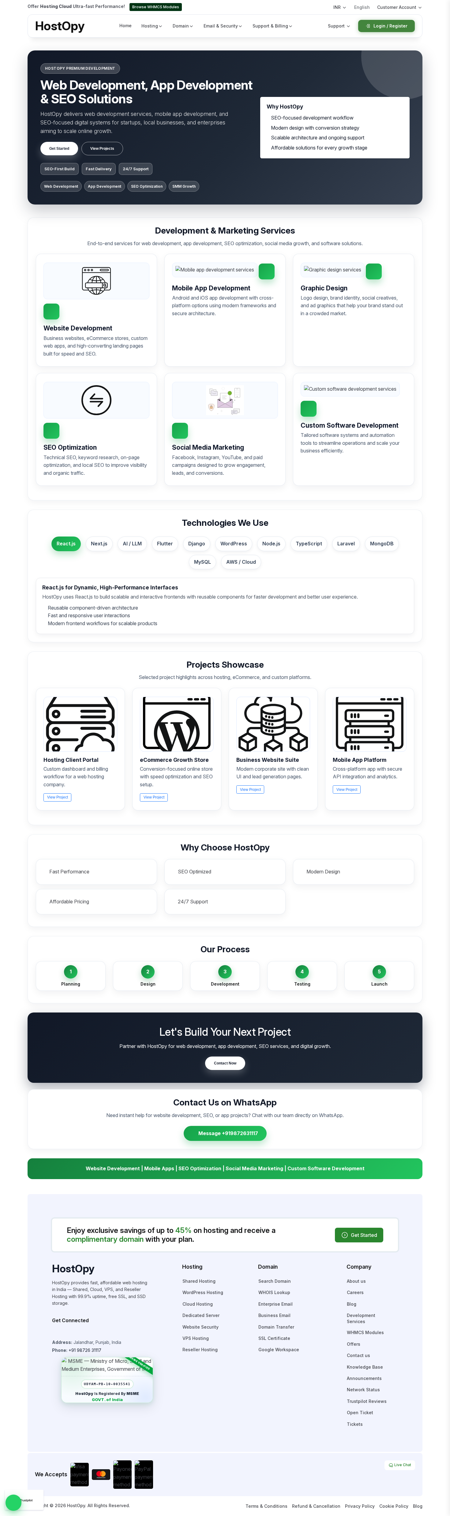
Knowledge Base (365, 1367)
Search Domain (274, 1281)
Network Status (363, 1389)
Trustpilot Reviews (367, 1401)
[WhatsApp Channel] (97, 1332)
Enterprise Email (275, 1304)
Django (196, 543)
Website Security (200, 1327)
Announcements (364, 1378)
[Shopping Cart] (322, 7)
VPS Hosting (195, 1338)
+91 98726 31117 (85, 1350)
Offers (353, 1344)
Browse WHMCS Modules (155, 7)
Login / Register (390, 25)
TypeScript (309, 543)
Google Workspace (278, 1349)
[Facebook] (63, 1332)
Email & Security (221, 25)
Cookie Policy (393, 1506)
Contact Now (225, 1063)
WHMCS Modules (365, 1332)
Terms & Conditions (266, 1506)
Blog (351, 1304)
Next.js (99, 543)
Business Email (274, 1315)
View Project (57, 797)
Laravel (346, 543)
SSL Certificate (274, 1338)
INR (337, 7)
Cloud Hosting (197, 1304)
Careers (355, 1292)
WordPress (233, 543)
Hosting (149, 25)
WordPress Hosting (202, 1292)
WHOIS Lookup (274, 1292)
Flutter (165, 543)
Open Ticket (360, 1412)
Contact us (358, 1355)
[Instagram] (54, 1332)
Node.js (271, 543)
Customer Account (396, 7)
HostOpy (59, 25)
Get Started (59, 148)
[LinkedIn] (88, 1332)
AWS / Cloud (241, 562)
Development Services (361, 1318)
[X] (80, 1332)
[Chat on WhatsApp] (14, 1503)
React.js (66, 543)
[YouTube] (71, 1332)
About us (356, 1281)
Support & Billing (270, 25)
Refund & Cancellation (316, 1506)
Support (336, 25)
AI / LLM (132, 543)
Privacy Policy (360, 1506)
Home (125, 25)
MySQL (202, 562)
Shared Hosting (199, 1281)
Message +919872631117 (228, 1133)
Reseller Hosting (200, 1349)
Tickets (355, 1424)
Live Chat (402, 1465)
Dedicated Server (200, 1315)
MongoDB (382, 543)
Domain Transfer (276, 1327)
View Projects (102, 148)
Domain (181, 25)
